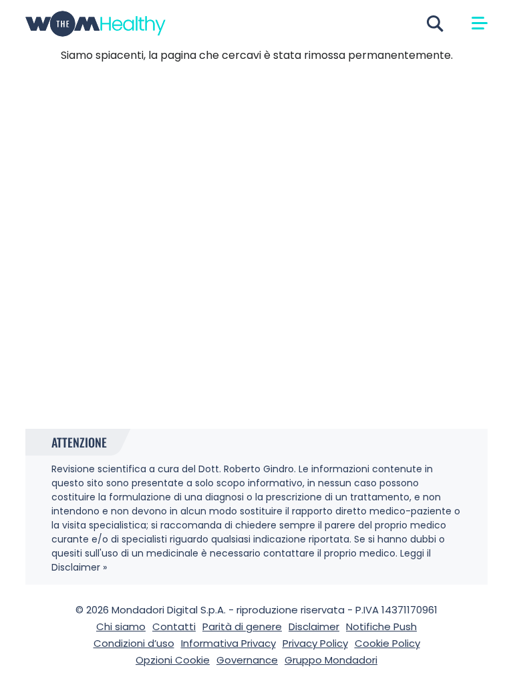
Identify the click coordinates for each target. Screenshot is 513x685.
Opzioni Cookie (173, 660)
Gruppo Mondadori (331, 660)
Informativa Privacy (228, 643)
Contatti (174, 626)
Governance (247, 660)
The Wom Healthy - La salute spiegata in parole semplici (95, 24)
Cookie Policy (387, 643)
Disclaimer (314, 626)
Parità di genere (242, 626)
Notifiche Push (381, 626)
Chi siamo (121, 626)
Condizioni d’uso (134, 643)
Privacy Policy (315, 643)
